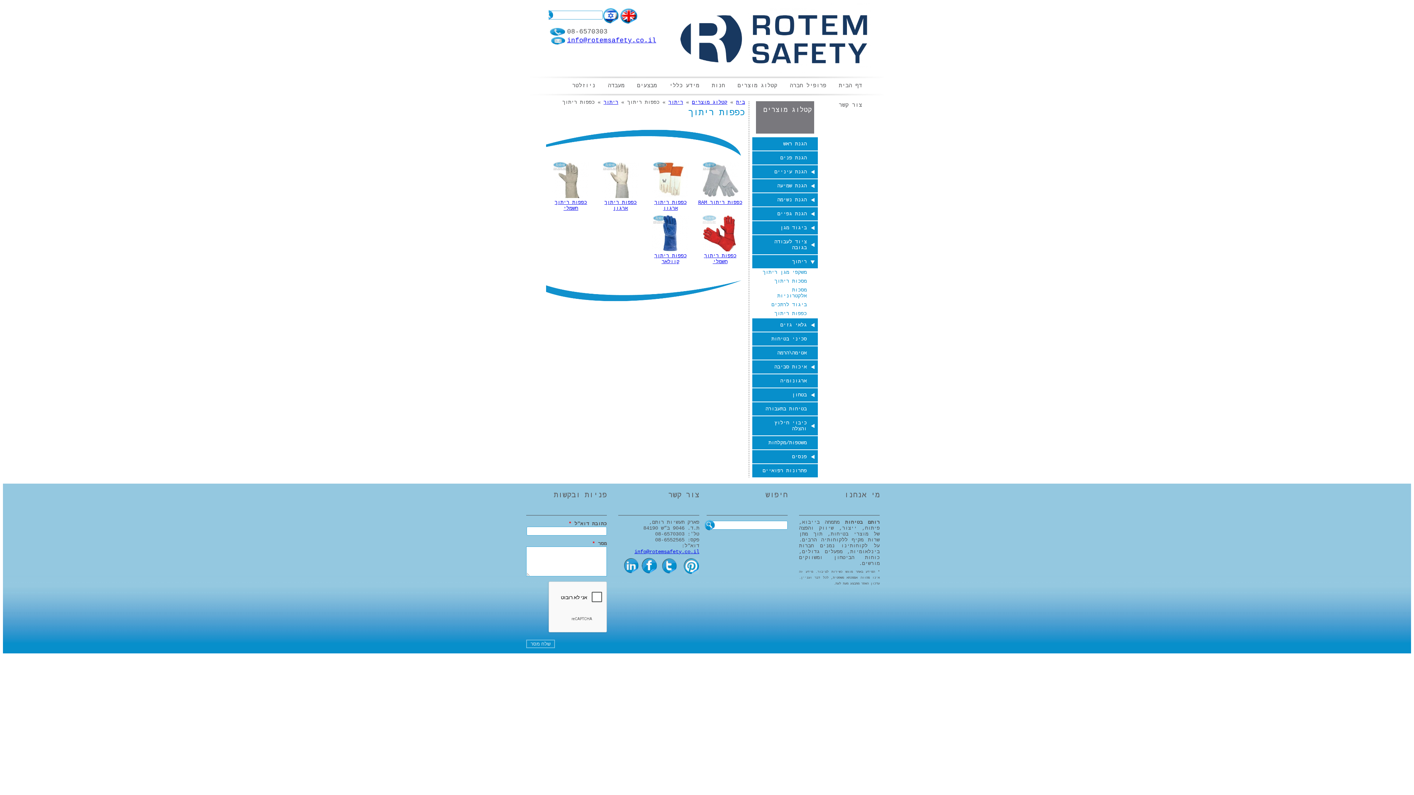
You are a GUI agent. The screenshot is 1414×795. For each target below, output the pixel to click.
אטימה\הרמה (792, 353)
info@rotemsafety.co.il (611, 40)
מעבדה (616, 86)
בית (740, 102)
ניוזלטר (583, 86)
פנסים (799, 457)
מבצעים (647, 86)
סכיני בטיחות (789, 339)
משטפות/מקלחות (787, 443)
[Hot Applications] (628, 22)
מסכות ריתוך (790, 281)
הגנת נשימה (792, 200)
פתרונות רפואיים (785, 471)
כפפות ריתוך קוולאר (670, 259)
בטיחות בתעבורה (786, 409)
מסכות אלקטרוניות (792, 293)
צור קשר (850, 105)
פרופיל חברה (808, 86)
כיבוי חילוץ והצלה (790, 426)
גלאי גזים (793, 325)
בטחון (799, 395)
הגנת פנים (793, 158)
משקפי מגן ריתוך (785, 272)
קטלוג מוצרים (757, 86)
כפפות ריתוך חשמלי (571, 205)
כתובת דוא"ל (588, 524)
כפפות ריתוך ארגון (670, 205)
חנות (718, 86)
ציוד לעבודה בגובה (790, 245)
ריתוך (799, 262)
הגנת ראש (795, 144)
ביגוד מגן (793, 228)
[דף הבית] (774, 38)
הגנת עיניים (790, 172)
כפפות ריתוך (790, 314)
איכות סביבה (790, 367)
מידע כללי (684, 86)
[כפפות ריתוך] (611, 22)
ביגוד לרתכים (789, 305)
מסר (599, 544)
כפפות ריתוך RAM (720, 202)
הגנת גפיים (792, 214)
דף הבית (850, 86)
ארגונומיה (793, 381)
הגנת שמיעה (792, 186)
